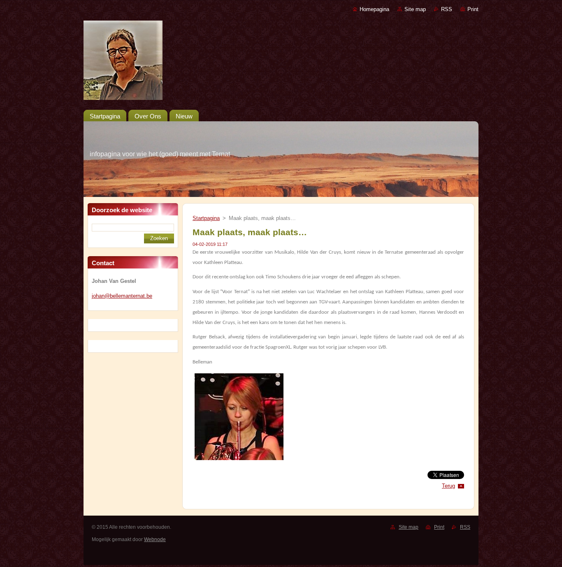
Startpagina (206, 218)
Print (472, 9)
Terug (448, 486)
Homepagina (374, 9)
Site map (415, 9)
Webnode (155, 539)
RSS (446, 9)
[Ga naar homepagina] (281, 62)
